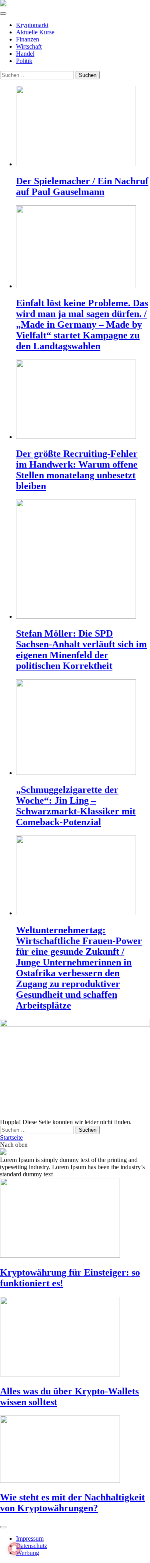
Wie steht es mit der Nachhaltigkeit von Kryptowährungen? (72, 1502)
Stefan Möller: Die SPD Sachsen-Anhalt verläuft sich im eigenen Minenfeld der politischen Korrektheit (81, 649)
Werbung (27, 1552)
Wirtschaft (29, 46)
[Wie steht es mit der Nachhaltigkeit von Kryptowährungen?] (75, 1450)
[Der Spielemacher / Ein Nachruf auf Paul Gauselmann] (83, 127)
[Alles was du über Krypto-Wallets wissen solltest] (75, 1337)
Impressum (30, 1538)
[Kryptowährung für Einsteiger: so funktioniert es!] (75, 1218)
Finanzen (27, 39)
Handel (25, 53)
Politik (24, 60)
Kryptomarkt (32, 25)
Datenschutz (31, 1545)
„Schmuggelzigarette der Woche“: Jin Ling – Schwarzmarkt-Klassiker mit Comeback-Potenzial (76, 805)
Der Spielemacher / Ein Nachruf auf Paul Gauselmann (82, 186)
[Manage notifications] (14, 1548)
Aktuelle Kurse (35, 32)
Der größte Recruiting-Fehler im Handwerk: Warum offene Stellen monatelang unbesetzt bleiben (77, 469)
